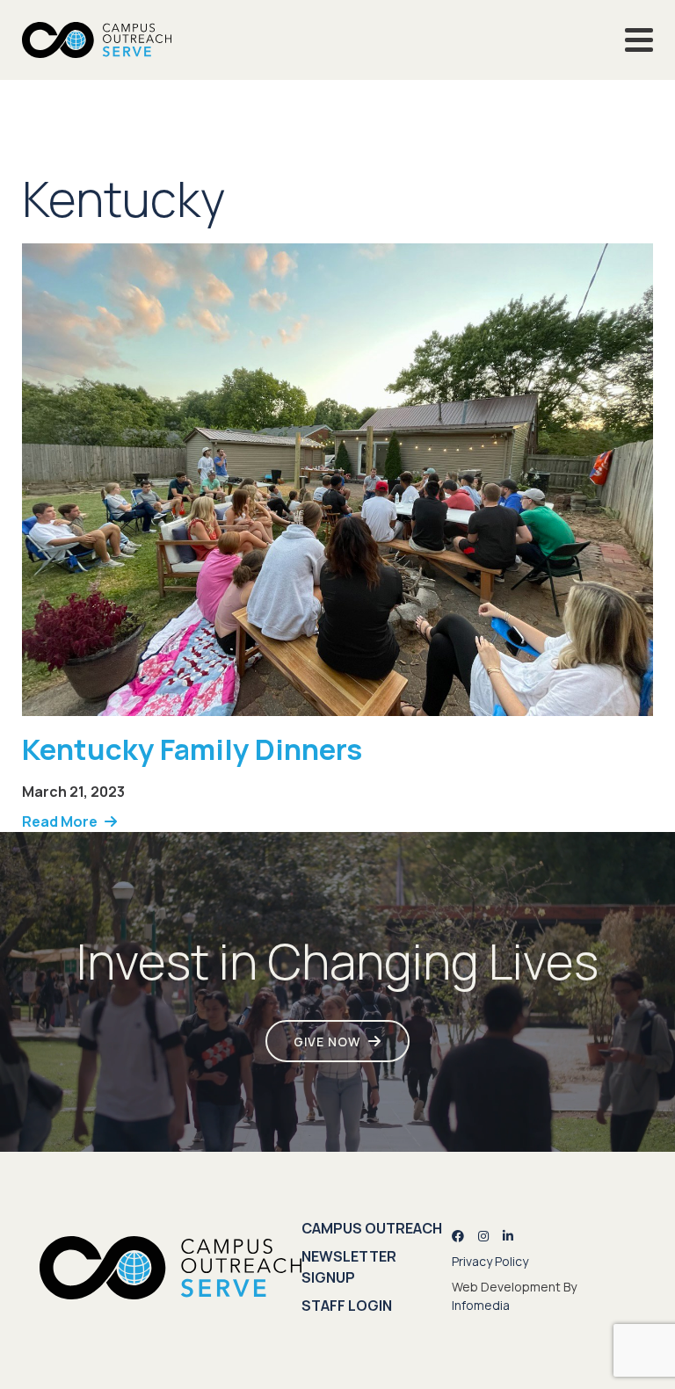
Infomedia (481, 1305)
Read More (60, 821)
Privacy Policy (490, 1261)
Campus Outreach (371, 1228)
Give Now (327, 1041)
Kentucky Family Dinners (192, 749)
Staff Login (346, 1305)
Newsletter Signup (348, 1267)
